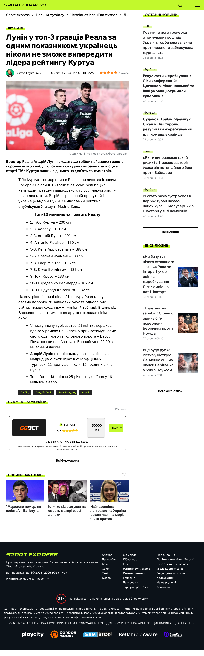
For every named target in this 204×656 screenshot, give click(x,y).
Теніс (105, 573)
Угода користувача (170, 568)
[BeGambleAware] (138, 634)
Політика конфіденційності (175, 559)
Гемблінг (129, 578)
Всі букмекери (67, 460)
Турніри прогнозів (135, 587)
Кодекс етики (166, 578)
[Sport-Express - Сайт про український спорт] (23, 5)
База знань (130, 582)
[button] (180, 6)
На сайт (116, 428)
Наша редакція (167, 582)
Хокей (106, 568)
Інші (147, 26)
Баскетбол (109, 559)
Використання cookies (172, 564)
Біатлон (107, 578)
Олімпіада (130, 555)
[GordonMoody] (63, 634)
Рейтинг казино (134, 573)
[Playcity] (33, 635)
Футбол (15, 28)
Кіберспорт (131, 559)
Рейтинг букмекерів (136, 568)
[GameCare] (173, 635)
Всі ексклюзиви (170, 391)
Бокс (147, 151)
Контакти (163, 587)
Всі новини (170, 232)
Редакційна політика (171, 573)
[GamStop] (97, 635)
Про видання (166, 555)
